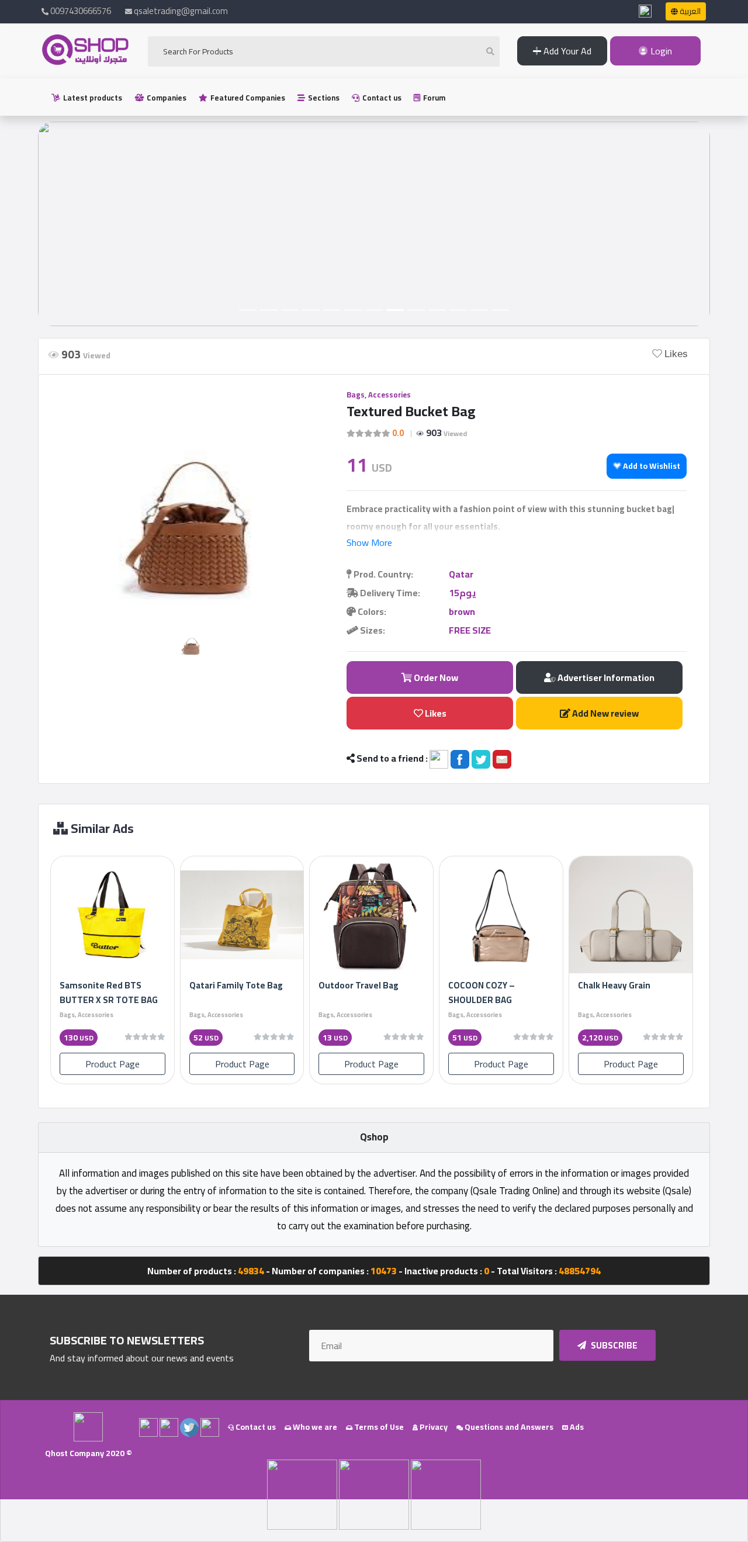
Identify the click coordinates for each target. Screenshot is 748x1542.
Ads (576, 1426)
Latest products (91, 98)
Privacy (433, 1426)
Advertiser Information (605, 677)
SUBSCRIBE (613, 1345)
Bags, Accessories (379, 395)
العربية (689, 11)
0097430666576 (80, 10)
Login (660, 51)
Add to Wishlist (650, 465)
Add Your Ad (566, 51)
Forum (433, 98)
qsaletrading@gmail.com (181, 10)
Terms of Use (378, 1426)
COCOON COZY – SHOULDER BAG (481, 992)
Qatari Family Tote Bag (236, 985)
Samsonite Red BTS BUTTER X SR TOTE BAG (109, 992)
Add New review (604, 713)
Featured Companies (247, 98)
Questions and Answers (508, 1426)
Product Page (112, 1064)
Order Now (435, 677)
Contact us (381, 98)
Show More (369, 542)
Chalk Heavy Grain (614, 985)
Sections (323, 98)
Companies (165, 98)
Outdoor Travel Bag (358, 985)
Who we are (314, 1426)
